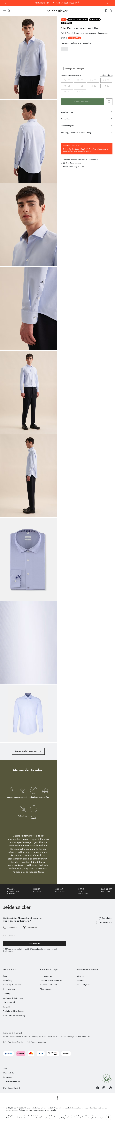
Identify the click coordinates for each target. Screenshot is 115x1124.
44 (65, 91)
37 (78, 80)
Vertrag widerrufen (38, 1042)
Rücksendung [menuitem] (9, 989)
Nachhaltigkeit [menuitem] (83, 984)
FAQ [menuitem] (5, 976)
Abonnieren (34, 943)
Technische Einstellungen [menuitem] (14, 1011)
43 (104, 86)
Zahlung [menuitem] (7, 993)
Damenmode (13, 927)
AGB (5, 1068)
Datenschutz (8, 1072)
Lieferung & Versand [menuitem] (12, 984)
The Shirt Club (106, 922)
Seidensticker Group (87, 969)
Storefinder (107, 918)
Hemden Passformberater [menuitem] (51, 980)
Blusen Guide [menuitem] (45, 989)
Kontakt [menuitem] (6, 1007)
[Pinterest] (110, 1087)
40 (65, 86)
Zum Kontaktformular (16, 1042)
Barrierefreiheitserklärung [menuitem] (14, 1015)
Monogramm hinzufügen (74, 68)
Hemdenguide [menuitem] (46, 976)
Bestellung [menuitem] (7, 980)
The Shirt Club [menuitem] (9, 1002)
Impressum (7, 1077)
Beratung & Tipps (49, 969)
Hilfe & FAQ (9, 969)
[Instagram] (104, 1087)
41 (78, 86)
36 (65, 80)
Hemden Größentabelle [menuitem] (50, 984)
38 (91, 80)
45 (78, 91)
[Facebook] (97, 1087)
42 (91, 86)
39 (104, 80)
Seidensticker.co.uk (11, 1081)
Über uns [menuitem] (81, 976)
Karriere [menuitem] (80, 980)
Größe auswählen (82, 101)
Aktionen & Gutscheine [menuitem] (13, 998)
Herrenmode (32, 927)
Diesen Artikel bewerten (26, 751)
